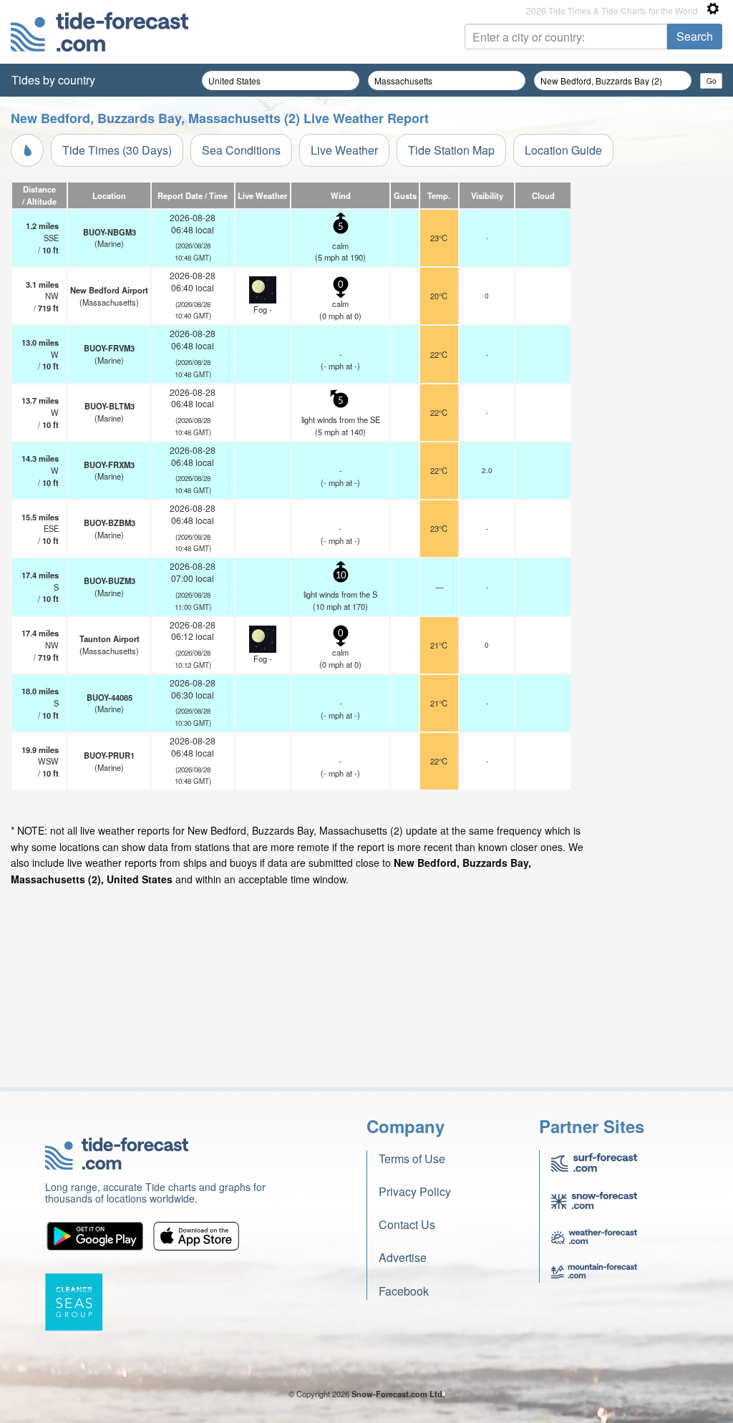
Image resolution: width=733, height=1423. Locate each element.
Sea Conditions (241, 150)
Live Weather (344, 150)
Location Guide (563, 150)
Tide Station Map (451, 150)
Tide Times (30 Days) (117, 150)
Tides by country (53, 80)
